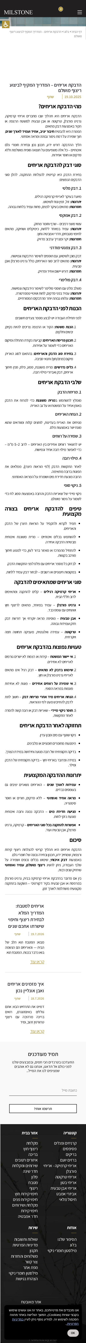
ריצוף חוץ (30, 1148)
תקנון (34, 1250)
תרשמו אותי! (43, 1108)
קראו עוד (37, 961)
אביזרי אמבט (66, 1194)
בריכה (33, 1154)
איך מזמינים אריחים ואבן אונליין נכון (26, 987)
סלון (34, 1177)
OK (73, 1333)
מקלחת (32, 1143)
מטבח (33, 1182)
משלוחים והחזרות (24, 1256)
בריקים (71, 1154)
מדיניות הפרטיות (25, 1245)
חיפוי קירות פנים (25, 1199)
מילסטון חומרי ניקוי (62, 1250)
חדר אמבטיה (28, 1216)
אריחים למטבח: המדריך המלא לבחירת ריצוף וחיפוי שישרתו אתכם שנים (26, 916)
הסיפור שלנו (67, 1239)
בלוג (66, 32)
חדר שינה (30, 1171)
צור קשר (31, 1262)
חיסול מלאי (67, 1199)
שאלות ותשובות (26, 1239)
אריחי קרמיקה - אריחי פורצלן (59, 1168)
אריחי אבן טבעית (63, 1188)
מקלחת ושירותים (25, 1205)
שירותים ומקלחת (25, 1165)
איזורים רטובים (26, 1160)
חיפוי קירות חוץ (26, 1194)
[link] (69, 12)
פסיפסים (69, 1148)
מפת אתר (30, 1267)
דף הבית (77, 32)
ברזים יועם (68, 1160)
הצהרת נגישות (27, 1278)
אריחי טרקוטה (65, 1177)
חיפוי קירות (29, 1210)
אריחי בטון (68, 1182)
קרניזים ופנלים (65, 1143)
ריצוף (33, 1188)
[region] (43, 33)
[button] (5, 24)
